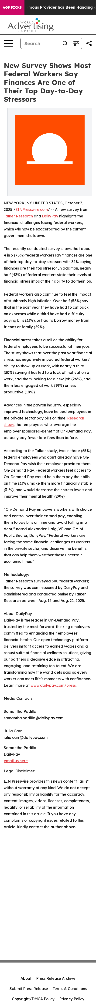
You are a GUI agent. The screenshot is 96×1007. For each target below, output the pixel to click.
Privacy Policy (71, 999)
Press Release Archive (55, 978)
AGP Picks (12, 7)
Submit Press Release (29, 988)
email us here (16, 760)
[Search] (65, 43)
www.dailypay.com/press (53, 685)
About (26, 978)
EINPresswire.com (31, 209)
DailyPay (50, 216)
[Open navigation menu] (8, 43)
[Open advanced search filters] (76, 43)
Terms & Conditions (70, 988)
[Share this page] (89, 43)
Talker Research (18, 216)
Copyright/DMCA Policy (33, 999)
